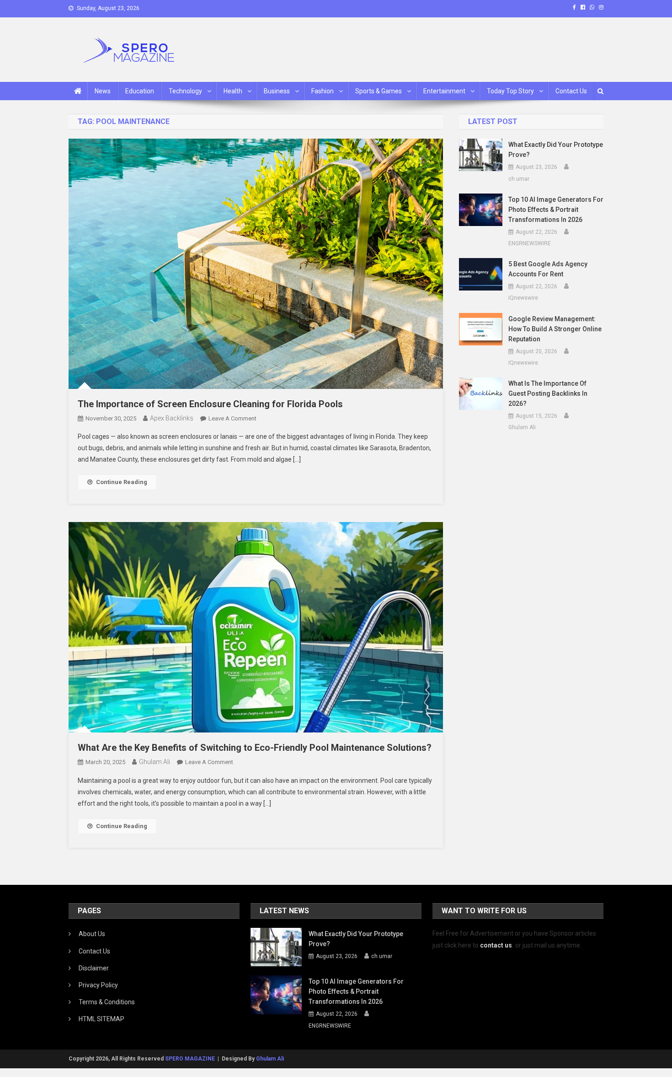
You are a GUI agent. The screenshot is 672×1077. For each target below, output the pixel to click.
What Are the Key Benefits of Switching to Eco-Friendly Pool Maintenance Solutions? (255, 747)
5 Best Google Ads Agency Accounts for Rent (547, 269)
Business (277, 91)
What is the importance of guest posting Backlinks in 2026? (547, 393)
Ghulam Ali (154, 761)
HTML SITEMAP (101, 1019)
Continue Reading (121, 482)
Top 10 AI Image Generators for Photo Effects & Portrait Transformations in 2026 (555, 209)
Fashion (322, 91)
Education (139, 91)
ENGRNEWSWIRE (529, 243)
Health (233, 91)
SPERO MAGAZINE (190, 1058)
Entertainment (444, 91)
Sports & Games (378, 91)
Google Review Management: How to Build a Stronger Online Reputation (555, 329)
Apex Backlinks (171, 418)
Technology (185, 91)
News (103, 91)
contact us (496, 945)
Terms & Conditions (107, 1002)
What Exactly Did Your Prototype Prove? (555, 149)
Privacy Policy (98, 985)
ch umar (518, 179)
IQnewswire (523, 298)
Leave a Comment (232, 418)
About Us (92, 933)
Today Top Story (510, 91)
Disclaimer (94, 968)
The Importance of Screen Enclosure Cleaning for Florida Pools (210, 403)
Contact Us (571, 91)
